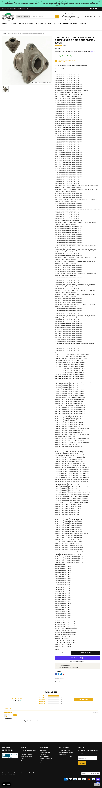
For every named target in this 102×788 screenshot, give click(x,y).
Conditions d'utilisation (64, 750)
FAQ (55, 23)
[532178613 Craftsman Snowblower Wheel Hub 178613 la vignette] (5, 89)
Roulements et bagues (26, 756)
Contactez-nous (5, 8)
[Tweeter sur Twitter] (58, 674)
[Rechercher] (57, 16)
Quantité (57, 649)
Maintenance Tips (7, 28)
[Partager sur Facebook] (56, 674)
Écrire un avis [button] (83, 699)
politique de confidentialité (65, 756)
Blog (49, 23)
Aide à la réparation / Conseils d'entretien (72, 23)
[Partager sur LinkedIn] (61, 674)
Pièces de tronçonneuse (27, 760)
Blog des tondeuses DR (23, 8)
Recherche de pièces (26, 23)
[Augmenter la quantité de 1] (68, 653)
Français (84, 773)
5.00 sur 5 (22, 699)
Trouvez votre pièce (45, 752)
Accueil (4, 33)
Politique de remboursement (66, 752)
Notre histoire (13, 8)
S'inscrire (82, 763)
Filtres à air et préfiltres (27, 754)
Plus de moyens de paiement (77, 661)
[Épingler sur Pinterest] (63, 674)
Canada (94, 773)
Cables (22, 758)
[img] (8, 712)
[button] (58, 45)
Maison (4, 23)
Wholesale (19, 28)
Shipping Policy (62, 754)
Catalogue (12, 23)
